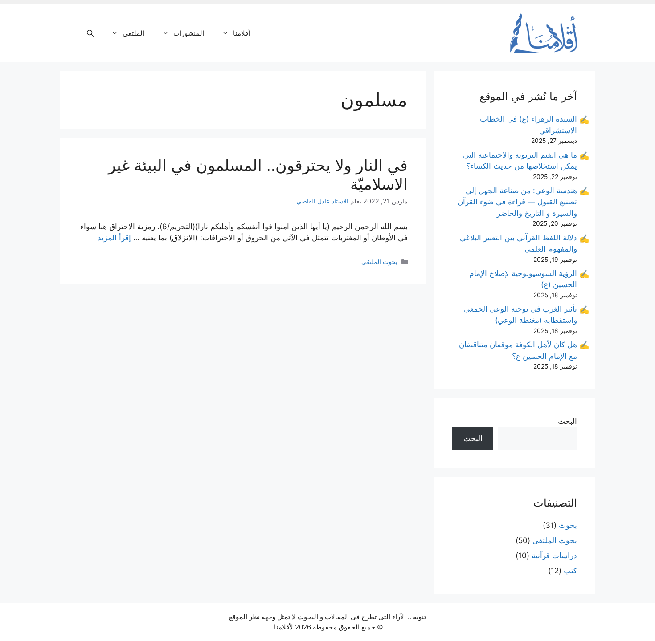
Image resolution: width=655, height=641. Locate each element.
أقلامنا (241, 33)
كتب (570, 570)
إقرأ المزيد (114, 237)
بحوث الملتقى (379, 261)
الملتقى (133, 33)
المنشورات (188, 33)
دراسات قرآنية (554, 555)
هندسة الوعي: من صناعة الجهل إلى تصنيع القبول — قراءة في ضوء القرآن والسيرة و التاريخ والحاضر (517, 202)
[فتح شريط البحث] (90, 33)
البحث (567, 421)
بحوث (568, 525)
